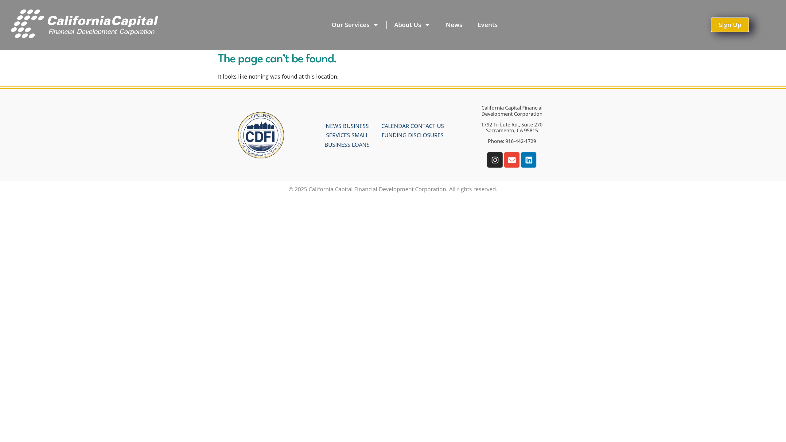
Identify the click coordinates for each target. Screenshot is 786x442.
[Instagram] (495, 160)
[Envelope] (511, 160)
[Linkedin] (528, 160)
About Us (407, 25)
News (454, 25)
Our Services (351, 25)
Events (488, 25)
